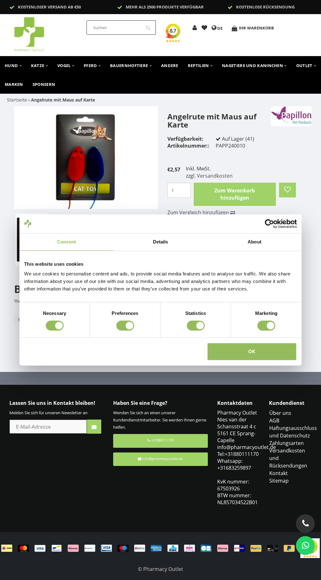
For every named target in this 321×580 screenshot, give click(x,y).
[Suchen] (150, 25)
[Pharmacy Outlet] (45, 32)
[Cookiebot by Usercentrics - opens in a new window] (269, 223)
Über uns (280, 413)
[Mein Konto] (194, 28)
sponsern (44, 84)
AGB (274, 420)
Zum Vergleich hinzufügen (198, 212)
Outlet (304, 65)
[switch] (125, 326)
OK (251, 351)
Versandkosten (215, 175)
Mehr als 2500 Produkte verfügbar (165, 7)
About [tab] (254, 241)
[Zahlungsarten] (150, 547)
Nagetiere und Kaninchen (253, 65)
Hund (12, 65)
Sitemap (279, 480)
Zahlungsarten (286, 443)
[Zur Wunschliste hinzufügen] (204, 28)
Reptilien (199, 65)
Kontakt (278, 473)
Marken (14, 84)
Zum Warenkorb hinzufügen (234, 194)
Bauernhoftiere (129, 65)
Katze (38, 65)
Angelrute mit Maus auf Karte (63, 100)
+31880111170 (162, 440)
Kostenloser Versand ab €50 (49, 7)
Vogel (64, 65)
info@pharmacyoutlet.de (162, 458)
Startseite (17, 100)
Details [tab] (160, 241)
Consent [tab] (66, 241)
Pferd (91, 65)
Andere (169, 65)
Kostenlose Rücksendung (265, 7)
